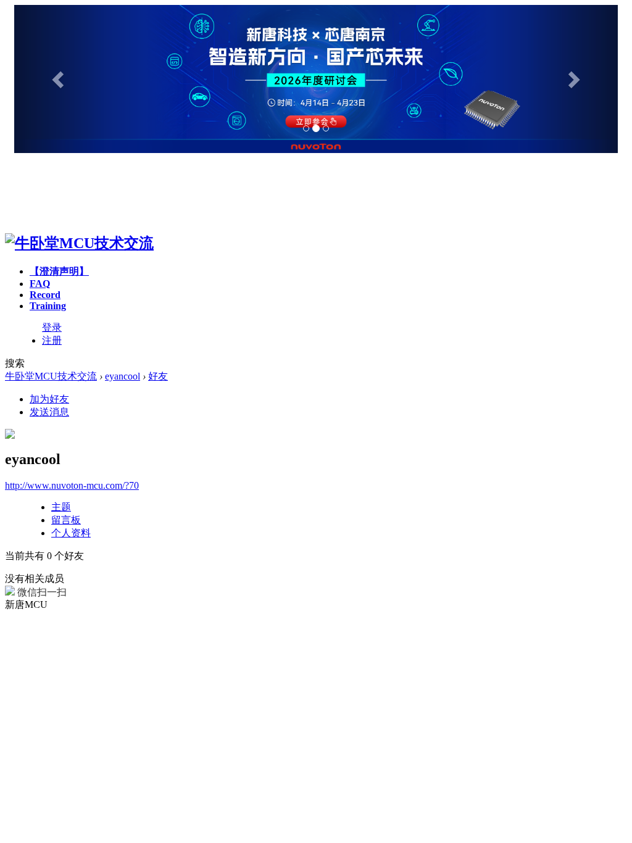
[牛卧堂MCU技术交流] (79, 243)
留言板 (66, 520)
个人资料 (71, 533)
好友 (158, 376)
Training (48, 306)
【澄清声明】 (59, 271)
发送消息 (49, 412)
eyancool (122, 376)
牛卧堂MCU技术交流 (51, 376)
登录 (52, 327)
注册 (52, 340)
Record (45, 294)
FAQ (40, 283)
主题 (61, 507)
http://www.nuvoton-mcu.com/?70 (72, 485)
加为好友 (49, 399)
